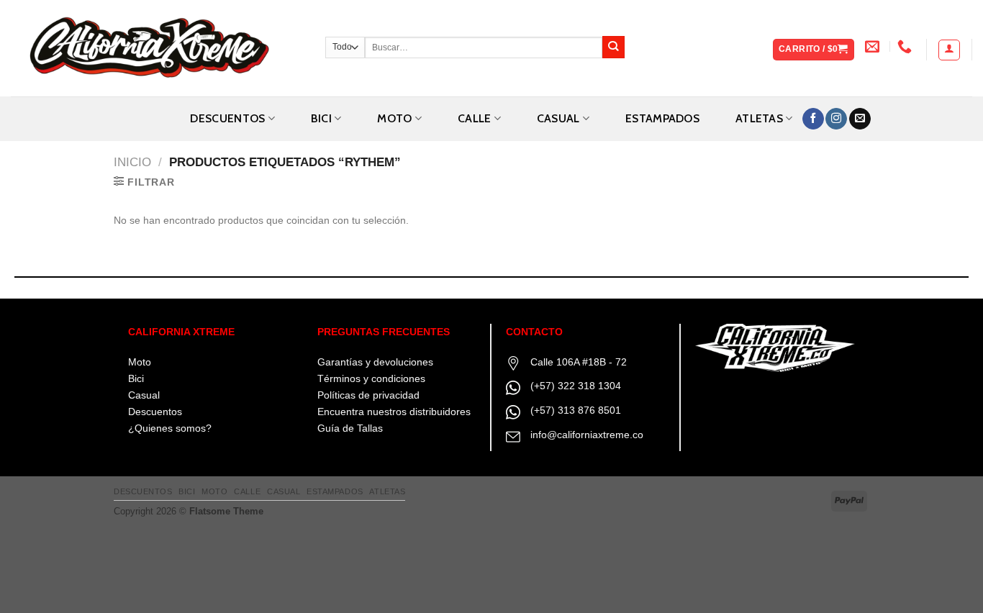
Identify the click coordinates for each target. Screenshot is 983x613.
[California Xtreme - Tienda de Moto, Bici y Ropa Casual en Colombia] (157, 48)
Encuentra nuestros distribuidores (394, 411)
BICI (321, 118)
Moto (139, 362)
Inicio (132, 162)
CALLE (474, 118)
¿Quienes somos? (170, 428)
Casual (144, 395)
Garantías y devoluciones (375, 362)
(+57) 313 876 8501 (575, 410)
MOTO (394, 118)
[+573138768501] (906, 46)
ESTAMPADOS (662, 118)
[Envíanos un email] (860, 119)
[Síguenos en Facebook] (813, 119)
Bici (136, 378)
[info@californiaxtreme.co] (874, 46)
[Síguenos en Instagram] (836, 119)
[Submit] (613, 47)
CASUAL (558, 118)
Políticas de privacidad (368, 395)
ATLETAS (759, 118)
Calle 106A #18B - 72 (578, 362)
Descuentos (227, 118)
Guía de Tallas (350, 428)
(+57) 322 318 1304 (575, 385)
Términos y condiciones (371, 378)
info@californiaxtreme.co (586, 434)
